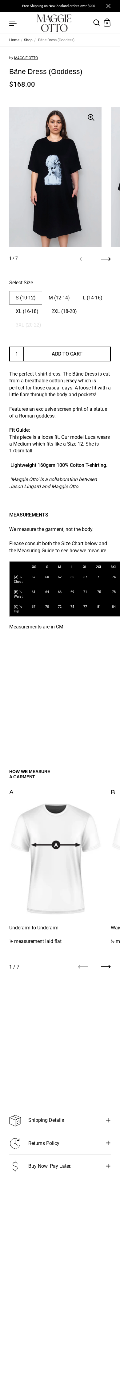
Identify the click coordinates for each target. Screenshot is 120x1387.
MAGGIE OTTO (26, 58)
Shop (28, 40)
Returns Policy (43, 1143)
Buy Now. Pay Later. (49, 1166)
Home (14, 40)
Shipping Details (46, 1120)
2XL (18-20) (64, 311)
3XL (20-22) (28, 325)
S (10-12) (26, 298)
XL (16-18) (27, 311)
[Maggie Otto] (54, 23)
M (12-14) (59, 298)
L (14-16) (92, 298)
